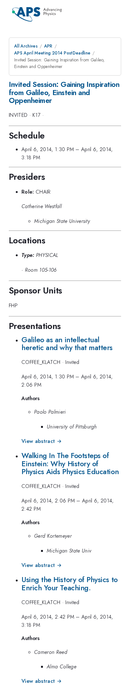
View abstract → (41, 441)
